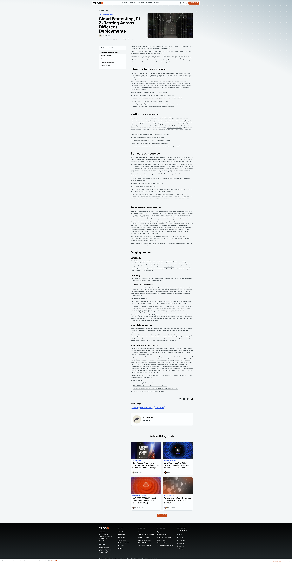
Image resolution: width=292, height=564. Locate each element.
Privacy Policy (54, 560)
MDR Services (103, 538)
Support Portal (161, 534)
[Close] (289, 561)
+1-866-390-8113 (182, 531)
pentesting (184, 46)
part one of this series (138, 46)
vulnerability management (174, 128)
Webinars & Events (143, 537)
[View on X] (188, 399)
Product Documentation (164, 537)
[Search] (180, 3)
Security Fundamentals (144, 545)
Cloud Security (159, 407)
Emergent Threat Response (146, 534)
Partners (149, 3)
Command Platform (104, 535)
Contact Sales (103, 552)
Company (156, 3)
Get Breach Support (105, 551)
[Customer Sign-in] (186, 3)
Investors (121, 545)
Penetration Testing (146, 407)
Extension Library (162, 540)
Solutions (101, 540)
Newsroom (121, 537)
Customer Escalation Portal (165, 545)
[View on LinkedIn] (180, 399)
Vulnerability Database (144, 543)
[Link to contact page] (183, 3)
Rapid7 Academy (162, 543)
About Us (121, 532)
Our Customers (122, 540)
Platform (125, 3)
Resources (141, 3)
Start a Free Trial (104, 547)
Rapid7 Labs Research (144, 540)
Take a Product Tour (105, 549)
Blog (139, 532)
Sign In (159, 532)
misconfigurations (169, 267)
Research (135, 407)
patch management (187, 166)
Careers (120, 548)
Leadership (121, 534)
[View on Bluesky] (192, 399)
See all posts (162, 515)
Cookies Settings (277, 561)
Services (132, 3)
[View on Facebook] (184, 399)
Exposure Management (105, 536)
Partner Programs (123, 543)
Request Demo (194, 3)
